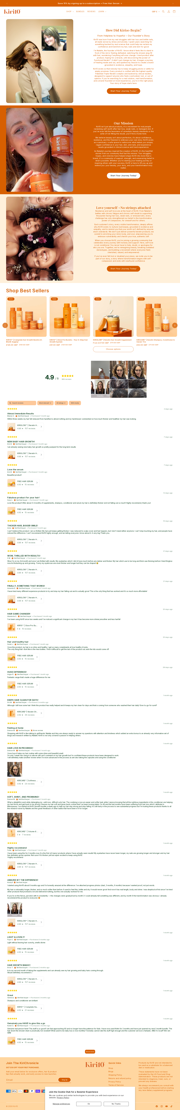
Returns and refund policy (119, 1078)
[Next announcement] (173, 3)
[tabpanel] (90, 728)
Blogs (110, 1071)
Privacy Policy (63, 1098)
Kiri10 (15, 1106)
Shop (110, 1068)
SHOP (68, 11)
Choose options (113, 349)
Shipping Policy (115, 1075)
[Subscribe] (64, 1080)
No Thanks (116, 1104)
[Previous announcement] (7, 3)
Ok (89, 1104)
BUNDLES (80, 11)
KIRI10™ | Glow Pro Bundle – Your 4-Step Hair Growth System (69, 341)
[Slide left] (5, 325)
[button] (70, 11)
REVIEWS (91, 11)
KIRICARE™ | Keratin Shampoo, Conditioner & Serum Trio (155, 341)
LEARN (101, 11)
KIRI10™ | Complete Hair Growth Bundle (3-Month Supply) (24, 341)
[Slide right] (175, 325)
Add (45, 333)
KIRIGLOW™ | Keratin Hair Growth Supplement (112, 340)
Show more (90, 1052)
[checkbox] (75, 403)
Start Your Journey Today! (124, 91)
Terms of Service (116, 1085)
